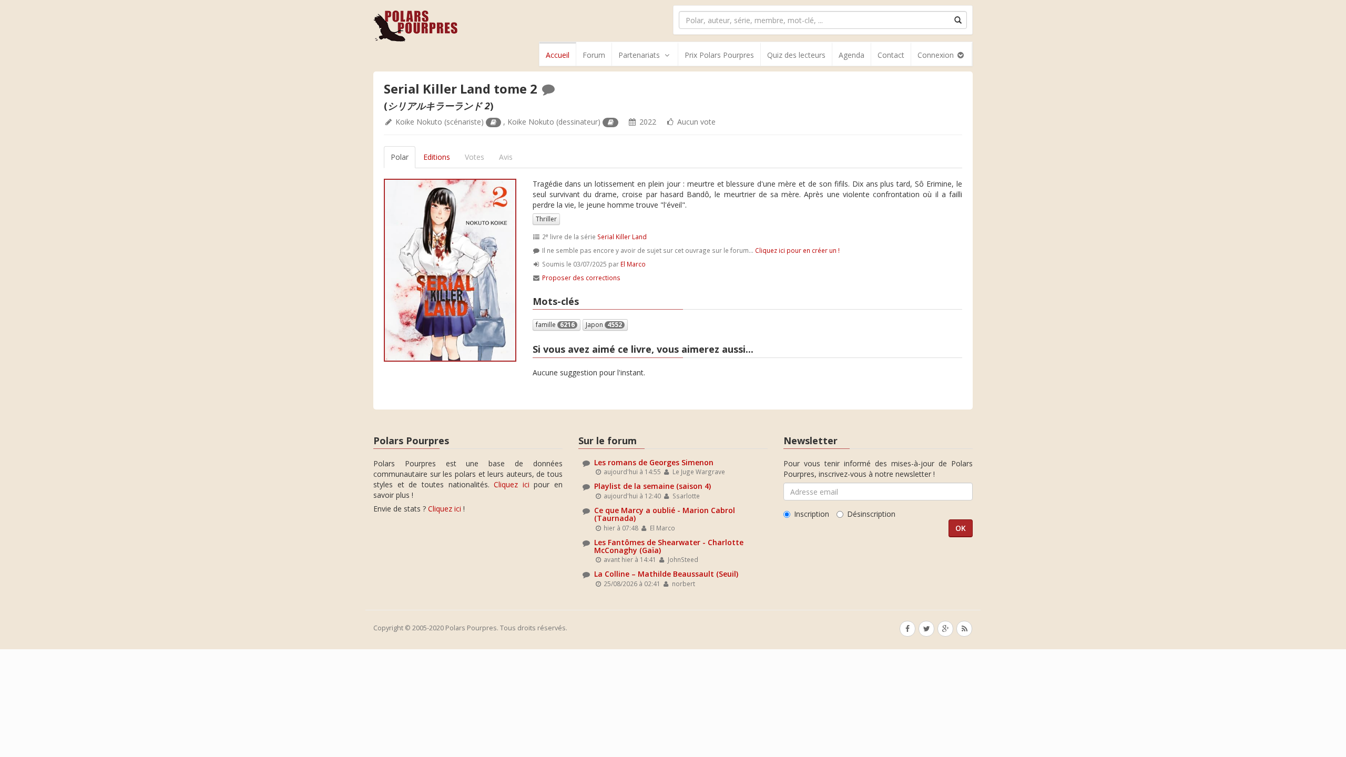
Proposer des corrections (581, 277)
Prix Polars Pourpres (719, 55)
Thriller (546, 218)
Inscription (811, 514)
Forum (594, 55)
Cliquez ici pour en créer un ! (797, 250)
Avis (506, 157)
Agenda (851, 55)
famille (555, 324)
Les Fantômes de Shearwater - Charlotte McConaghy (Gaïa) (668, 546)
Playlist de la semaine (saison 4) (652, 486)
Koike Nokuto (418, 122)
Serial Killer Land (622, 236)
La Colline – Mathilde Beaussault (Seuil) (666, 574)
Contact (891, 55)
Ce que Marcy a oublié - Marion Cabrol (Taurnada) (664, 514)
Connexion (936, 55)
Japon (604, 324)
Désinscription (871, 514)
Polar (400, 157)
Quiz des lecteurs (796, 55)
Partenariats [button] (639, 55)
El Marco (633, 264)
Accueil (557, 55)
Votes (474, 157)
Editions (436, 157)
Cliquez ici (511, 484)
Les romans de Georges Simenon (653, 462)
